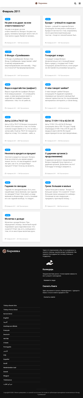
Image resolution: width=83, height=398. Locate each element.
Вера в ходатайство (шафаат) (20, 88)
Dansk (5, 372)
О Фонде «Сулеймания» (17, 55)
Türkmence (7, 380)
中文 (4, 355)
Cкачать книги (49, 297)
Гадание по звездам (15, 186)
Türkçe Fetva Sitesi (10, 310)
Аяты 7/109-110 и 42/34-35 (59, 121)
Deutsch (6, 334)
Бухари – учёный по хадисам (60, 22)
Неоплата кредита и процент (20, 153)
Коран (8, 117)
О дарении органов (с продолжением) (56, 155)
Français (6, 330)
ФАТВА (6, 339)
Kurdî (5, 363)
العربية (5, 322)
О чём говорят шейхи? (57, 88)
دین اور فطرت (7, 384)
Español (6, 359)
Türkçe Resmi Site (10, 305)
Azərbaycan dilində (10, 326)
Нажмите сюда (49, 280)
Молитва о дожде (14, 219)
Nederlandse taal (9, 367)
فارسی (5, 351)
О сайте (8, 52)
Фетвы (7, 19)
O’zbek (5, 343)
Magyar (6, 376)
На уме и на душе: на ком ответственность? (18, 24)
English (6, 318)
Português (7, 347)
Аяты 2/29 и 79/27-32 (16, 121)
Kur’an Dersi (7, 314)
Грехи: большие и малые (58, 186)
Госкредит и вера (54, 55)
